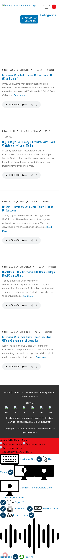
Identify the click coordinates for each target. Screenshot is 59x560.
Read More (19, 95)
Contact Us (18, 392)
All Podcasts (32, 392)
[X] (15, 410)
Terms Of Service (29, 396)
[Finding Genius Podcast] (20, 6)
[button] (21, 458)
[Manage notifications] (5, 554)
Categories (48, 15)
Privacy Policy (47, 392)
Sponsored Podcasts (29, 19)
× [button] (1, 451)
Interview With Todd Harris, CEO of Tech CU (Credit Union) (27, 77)
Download (50, 69)
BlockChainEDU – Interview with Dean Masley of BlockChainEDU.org (29, 274)
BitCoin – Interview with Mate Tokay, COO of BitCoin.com (27, 208)
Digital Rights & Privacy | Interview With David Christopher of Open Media (28, 144)
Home (7, 392)
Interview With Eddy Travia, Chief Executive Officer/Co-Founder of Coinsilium (26, 339)
